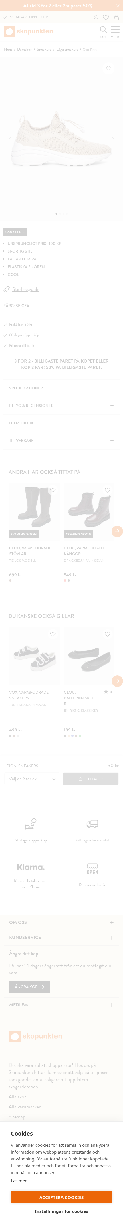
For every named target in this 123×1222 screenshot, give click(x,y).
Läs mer (19, 1180)
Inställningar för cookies (61, 1211)
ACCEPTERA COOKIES (61, 1197)
